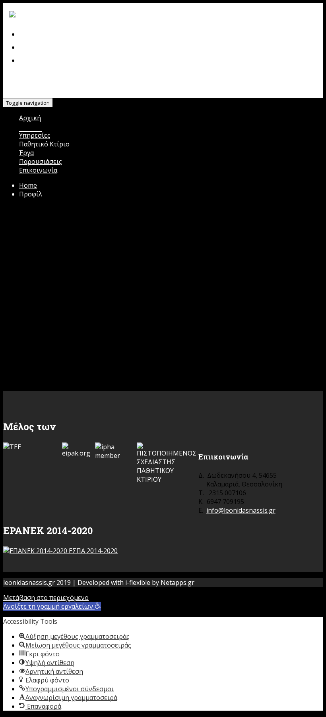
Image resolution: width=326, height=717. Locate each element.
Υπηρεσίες (34, 135)
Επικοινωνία (38, 170)
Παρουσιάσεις (40, 161)
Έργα (26, 152)
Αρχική (30, 117)
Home (28, 185)
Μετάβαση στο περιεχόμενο (46, 597)
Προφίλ (30, 126)
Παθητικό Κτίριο (44, 144)
